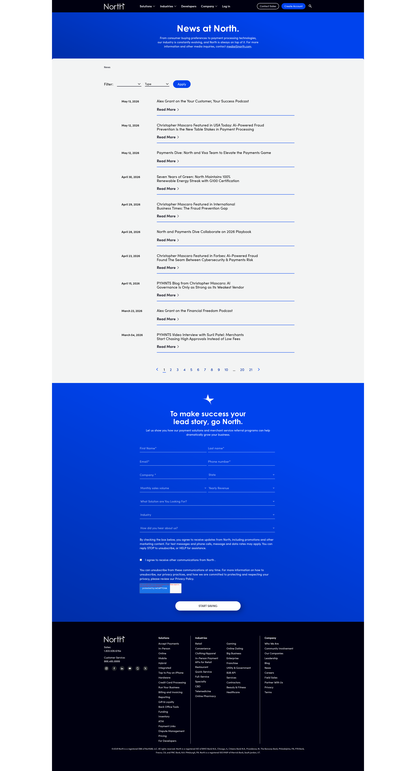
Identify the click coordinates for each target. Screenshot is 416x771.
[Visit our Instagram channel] (106, 668)
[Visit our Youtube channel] (129, 668)
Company (207, 6)
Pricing (162, 736)
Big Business (234, 653)
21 (250, 369)
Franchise (232, 663)
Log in (226, 6)
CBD (198, 686)
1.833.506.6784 (112, 650)
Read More (166, 109)
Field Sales (271, 677)
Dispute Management (171, 731)
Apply (182, 84)
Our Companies (274, 653)
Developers (188, 6)
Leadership (271, 658)
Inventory (163, 716)
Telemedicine (203, 691)
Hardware (164, 677)
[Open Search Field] (310, 6)
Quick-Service (203, 671)
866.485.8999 (112, 661)
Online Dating (235, 648)
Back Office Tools (168, 706)
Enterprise (233, 658)
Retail (198, 643)
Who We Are (272, 643)
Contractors (233, 682)
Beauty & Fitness (236, 687)
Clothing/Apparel (205, 653)
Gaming (231, 643)
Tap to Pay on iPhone (170, 672)
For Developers (167, 740)
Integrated (164, 667)
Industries (166, 6)
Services (231, 677)
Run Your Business (168, 687)
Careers (269, 672)
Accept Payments (168, 643)
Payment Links (167, 726)
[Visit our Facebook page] (114, 668)
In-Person (164, 648)
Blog (267, 663)
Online (162, 653)
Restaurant (201, 667)
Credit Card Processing (172, 682)
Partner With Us (274, 682)
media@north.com (239, 46)
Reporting (164, 697)
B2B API (231, 672)
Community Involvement (279, 648)
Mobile (162, 658)
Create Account (293, 6)
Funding (163, 711)
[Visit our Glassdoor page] (137, 668)
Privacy (269, 687)
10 (226, 369)
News (268, 667)
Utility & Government (239, 667)
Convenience (202, 648)
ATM (161, 721)
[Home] (114, 6)
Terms (268, 692)
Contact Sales (268, 6)
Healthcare (233, 692)
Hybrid (162, 663)
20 (242, 369)
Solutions (146, 6)
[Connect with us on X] (145, 668)
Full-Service (202, 676)
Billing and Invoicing (170, 692)
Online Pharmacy (205, 696)
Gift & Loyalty (166, 702)
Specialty (200, 681)
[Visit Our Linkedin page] (122, 668)
